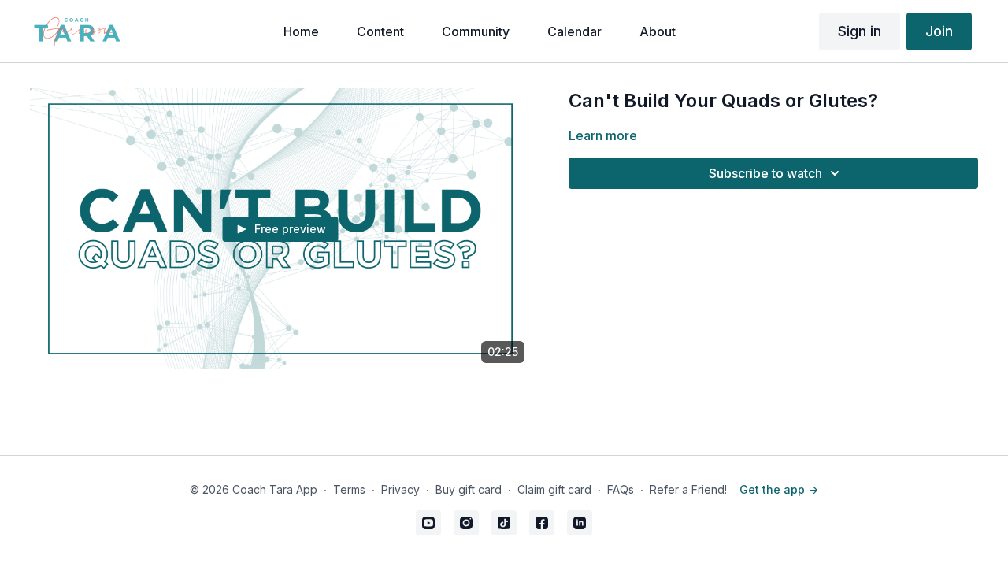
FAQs (620, 489)
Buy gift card (468, 489)
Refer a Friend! (688, 489)
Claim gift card (554, 489)
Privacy (400, 489)
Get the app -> (778, 489)
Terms (349, 489)
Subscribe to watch (765, 173)
